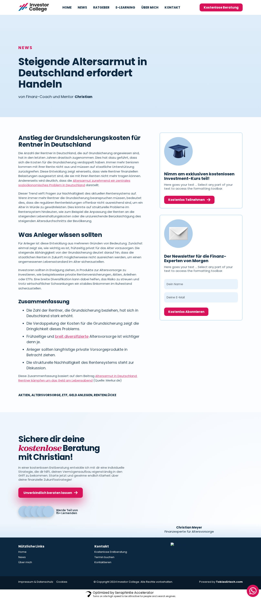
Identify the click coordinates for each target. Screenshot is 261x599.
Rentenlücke (105, 395)
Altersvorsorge (46, 395)
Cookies (61, 582)
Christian (83, 96)
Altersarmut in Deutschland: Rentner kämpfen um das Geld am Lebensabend (77, 378)
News (82, 7)
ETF (64, 395)
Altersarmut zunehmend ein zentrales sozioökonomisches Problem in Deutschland (74, 182)
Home (67, 7)
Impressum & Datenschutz (35, 582)
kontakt (172, 7)
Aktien (24, 395)
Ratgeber (101, 7)
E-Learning (125, 7)
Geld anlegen (80, 395)
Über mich (149, 7)
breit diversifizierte (71, 336)
